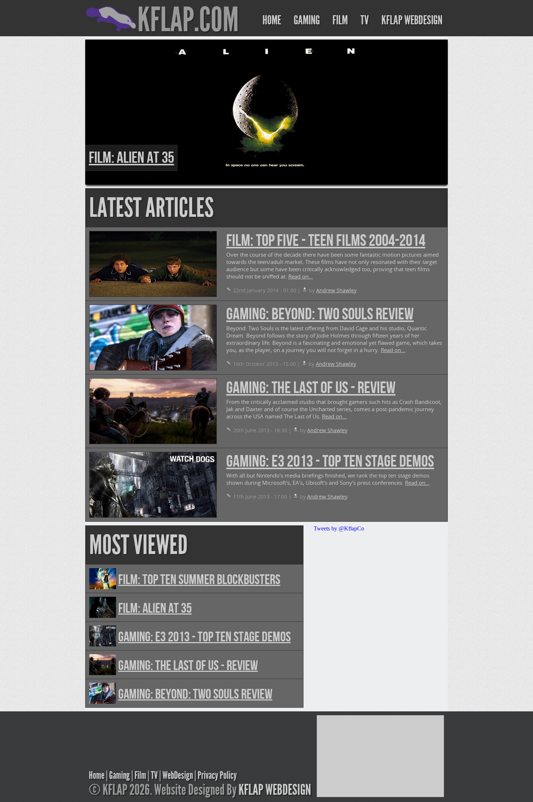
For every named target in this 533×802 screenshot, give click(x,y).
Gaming (119, 775)
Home (96, 775)
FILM (340, 20)
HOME (272, 20)
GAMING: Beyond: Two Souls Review (320, 314)
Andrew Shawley (336, 290)
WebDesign (177, 775)
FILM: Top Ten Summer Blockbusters (199, 580)
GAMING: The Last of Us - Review (311, 388)
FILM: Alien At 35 (131, 158)
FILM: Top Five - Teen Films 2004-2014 (325, 241)
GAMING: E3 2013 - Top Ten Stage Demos (330, 462)
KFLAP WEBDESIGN (411, 20)
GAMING (307, 20)
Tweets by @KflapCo (339, 528)
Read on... (300, 276)
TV (364, 20)
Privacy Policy (217, 775)
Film (140, 775)
